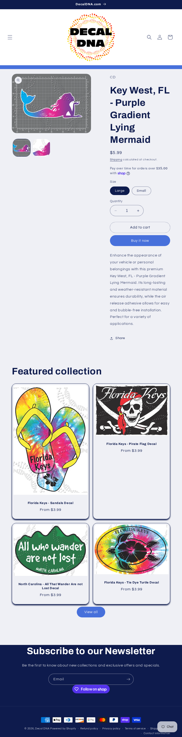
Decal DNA (42, 728)
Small (141, 190)
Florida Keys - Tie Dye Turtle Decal (131, 582)
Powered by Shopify (63, 728)
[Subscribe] (128, 679)
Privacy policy (111, 728)
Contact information (157, 733)
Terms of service (135, 728)
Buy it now (140, 241)
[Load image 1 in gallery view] (21, 147)
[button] (10, 37)
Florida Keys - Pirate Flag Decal (131, 444)
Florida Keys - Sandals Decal (50, 503)
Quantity (116, 201)
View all (91, 612)
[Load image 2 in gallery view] (41, 147)
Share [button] (120, 338)
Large (120, 190)
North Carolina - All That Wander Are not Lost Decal (50, 586)
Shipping (116, 159)
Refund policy (89, 728)
